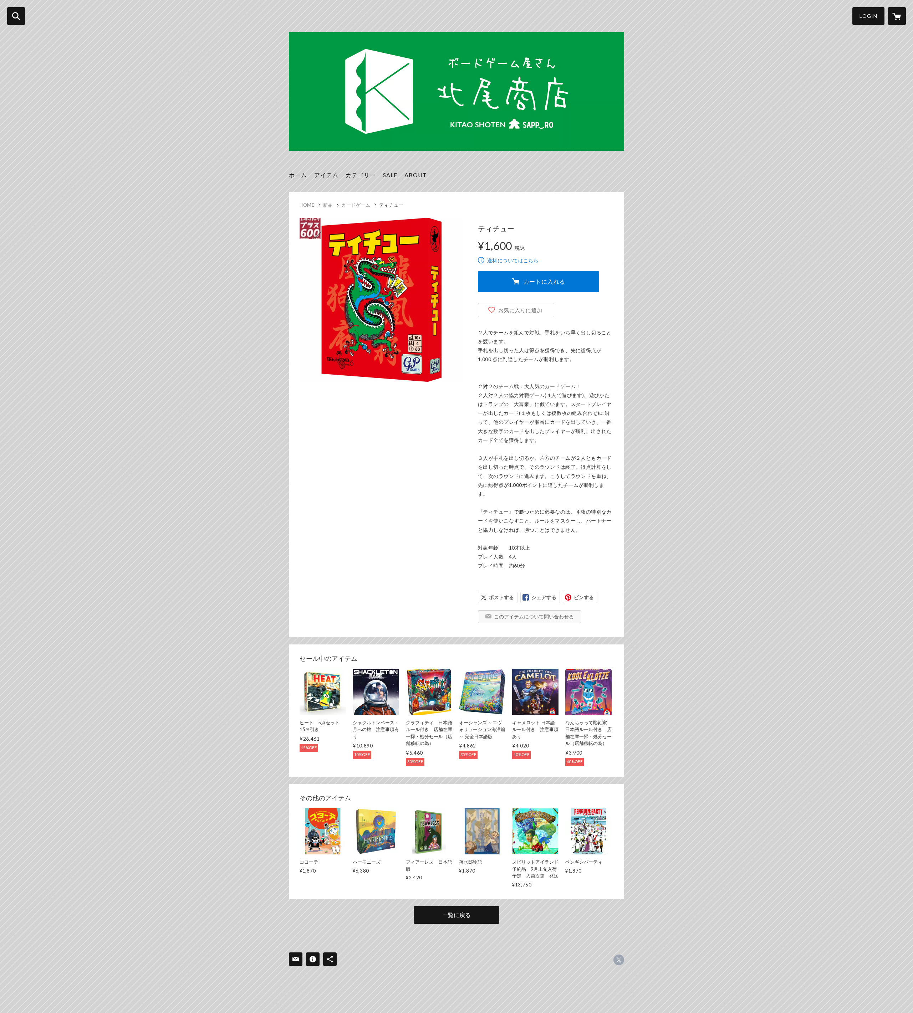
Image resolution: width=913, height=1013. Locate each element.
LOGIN (868, 16)
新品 (328, 205)
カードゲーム (356, 205)
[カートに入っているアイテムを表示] (897, 16)
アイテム (326, 174)
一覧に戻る (456, 914)
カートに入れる (545, 281)
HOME (307, 205)
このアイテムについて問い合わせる (534, 616)
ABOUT (415, 174)
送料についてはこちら (513, 260)
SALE (390, 174)
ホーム (298, 174)
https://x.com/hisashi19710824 (618, 960)
